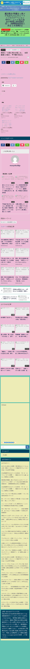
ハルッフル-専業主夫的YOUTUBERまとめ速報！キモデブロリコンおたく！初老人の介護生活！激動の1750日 (15, 533)
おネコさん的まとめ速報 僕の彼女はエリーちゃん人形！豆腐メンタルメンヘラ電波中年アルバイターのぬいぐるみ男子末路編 (15, 468)
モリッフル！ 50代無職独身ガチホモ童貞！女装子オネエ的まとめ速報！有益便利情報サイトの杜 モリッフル (15, 588)
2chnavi (4, 405)
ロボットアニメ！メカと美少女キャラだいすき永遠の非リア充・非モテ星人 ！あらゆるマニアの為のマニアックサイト (15, 526)
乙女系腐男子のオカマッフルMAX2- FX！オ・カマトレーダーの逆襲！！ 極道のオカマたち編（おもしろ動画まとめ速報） (15, 474)
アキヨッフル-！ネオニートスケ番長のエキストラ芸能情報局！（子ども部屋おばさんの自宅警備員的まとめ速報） (15, 574)
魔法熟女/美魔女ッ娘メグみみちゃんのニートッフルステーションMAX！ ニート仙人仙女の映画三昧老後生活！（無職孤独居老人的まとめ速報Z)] (15, 481)
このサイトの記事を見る (8, 74)
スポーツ (3, 49)
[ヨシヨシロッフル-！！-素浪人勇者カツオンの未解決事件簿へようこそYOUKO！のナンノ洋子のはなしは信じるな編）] (15, 581)
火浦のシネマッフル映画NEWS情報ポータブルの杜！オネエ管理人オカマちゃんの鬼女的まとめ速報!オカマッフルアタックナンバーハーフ (14, 545)
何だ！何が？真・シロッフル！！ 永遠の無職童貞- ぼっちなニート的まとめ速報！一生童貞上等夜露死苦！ (15, 510)
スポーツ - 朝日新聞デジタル (14, 49)
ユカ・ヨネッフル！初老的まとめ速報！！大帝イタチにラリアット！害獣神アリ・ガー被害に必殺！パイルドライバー (15, 552)
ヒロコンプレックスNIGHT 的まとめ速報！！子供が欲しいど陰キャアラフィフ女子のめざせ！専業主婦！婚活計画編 (15, 604)
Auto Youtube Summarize (15, 77)
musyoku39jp (15, 165)
